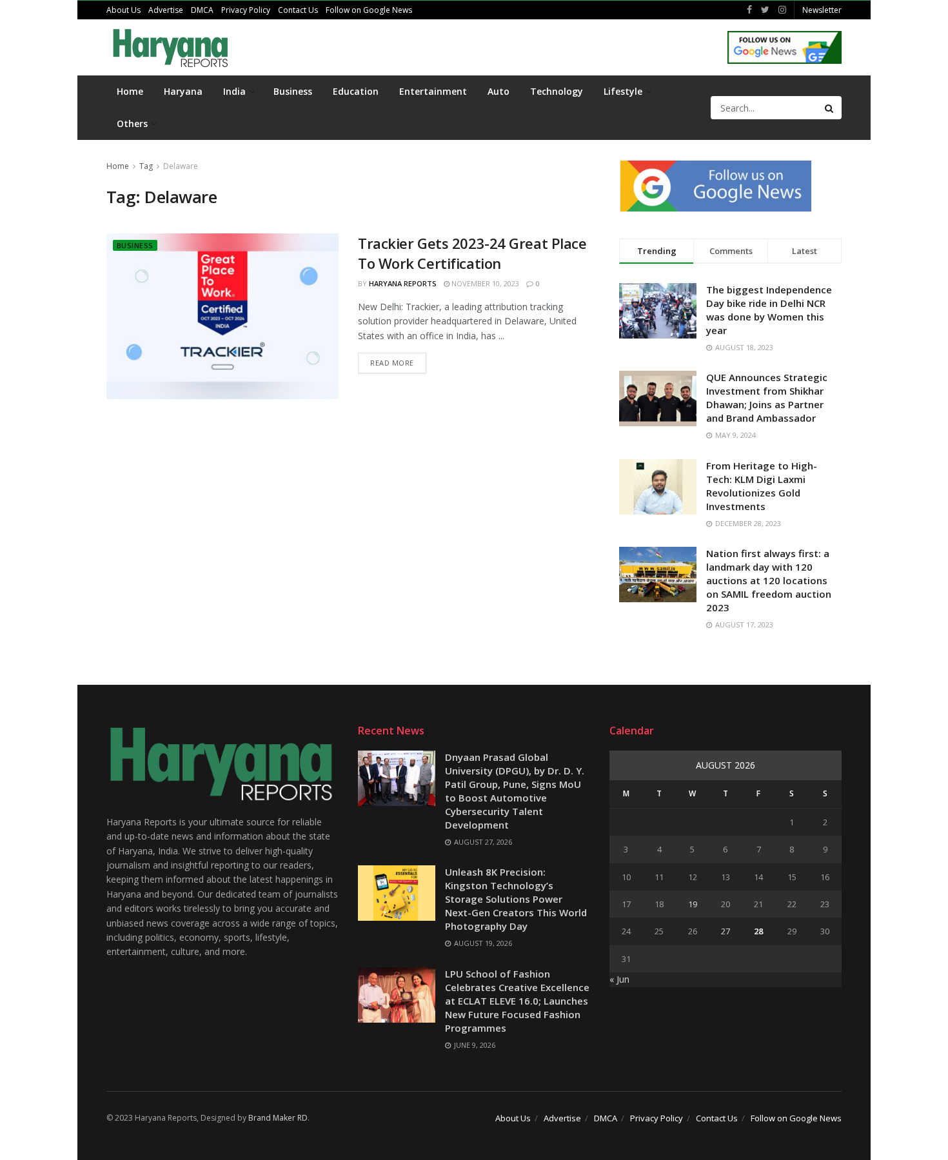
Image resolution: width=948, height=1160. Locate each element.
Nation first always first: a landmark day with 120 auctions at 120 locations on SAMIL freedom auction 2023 (768, 580)
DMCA (202, 10)
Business (292, 91)
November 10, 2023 (484, 283)
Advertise (165, 10)
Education (356, 91)
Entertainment (433, 91)
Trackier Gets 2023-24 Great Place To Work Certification (472, 253)
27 (725, 931)
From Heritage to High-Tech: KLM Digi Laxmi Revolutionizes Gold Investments (761, 486)
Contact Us (298, 10)
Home (130, 91)
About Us (123, 10)
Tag (146, 166)
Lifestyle (623, 91)
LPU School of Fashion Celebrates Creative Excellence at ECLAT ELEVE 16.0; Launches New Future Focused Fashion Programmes (517, 1000)
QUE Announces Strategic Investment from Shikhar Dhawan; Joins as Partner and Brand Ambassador (766, 397)
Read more (392, 363)
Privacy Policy (245, 10)
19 (692, 904)
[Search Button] (830, 107)
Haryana (183, 91)
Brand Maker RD (278, 1117)
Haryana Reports (403, 283)
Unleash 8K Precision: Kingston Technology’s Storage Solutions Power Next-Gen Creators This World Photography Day (516, 898)
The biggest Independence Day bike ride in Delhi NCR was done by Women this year (769, 310)
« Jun (619, 979)
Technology (556, 91)
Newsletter (822, 10)
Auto (498, 91)
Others (132, 123)
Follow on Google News (369, 10)
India (234, 91)
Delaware (180, 166)
